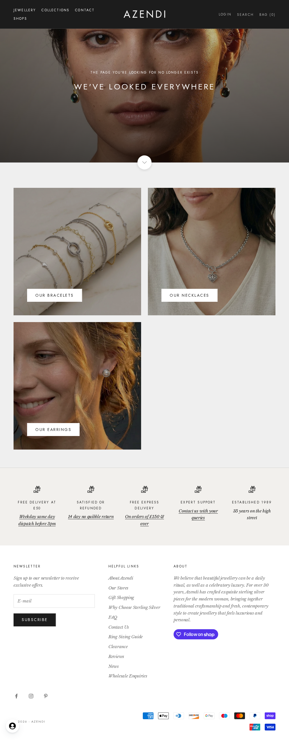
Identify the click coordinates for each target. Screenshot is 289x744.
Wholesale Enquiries (127, 676)
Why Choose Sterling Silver (134, 607)
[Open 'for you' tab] (12, 726)
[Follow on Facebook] (16, 696)
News (113, 666)
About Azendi (120, 578)
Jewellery (25, 10)
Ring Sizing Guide (125, 636)
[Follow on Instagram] (31, 696)
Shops (20, 18)
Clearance (118, 646)
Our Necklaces (189, 295)
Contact (85, 10)
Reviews (116, 656)
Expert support (198, 502)
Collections (55, 10)
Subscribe (35, 619)
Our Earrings (53, 429)
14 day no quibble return (91, 516)
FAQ (112, 617)
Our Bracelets (54, 295)
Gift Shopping (121, 597)
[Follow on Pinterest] (46, 696)
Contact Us (118, 627)
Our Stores (118, 588)
